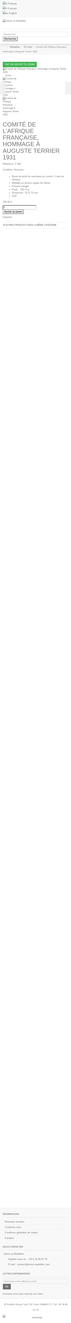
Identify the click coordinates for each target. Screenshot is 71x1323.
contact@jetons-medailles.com (33, 1264)
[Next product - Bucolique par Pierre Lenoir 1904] (67, 51)
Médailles (15, 47)
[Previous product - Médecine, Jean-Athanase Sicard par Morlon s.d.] (65, 51)
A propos (9, 1238)
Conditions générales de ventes (21, 1232)
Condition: (8, 169)
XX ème (28, 47)
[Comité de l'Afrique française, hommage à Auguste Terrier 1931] (35, 87)
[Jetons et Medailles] (24, 23)
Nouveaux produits (14, 1221)
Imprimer (7, 217)
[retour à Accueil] (4, 47)
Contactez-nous (13, 1227)
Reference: (8, 163)
